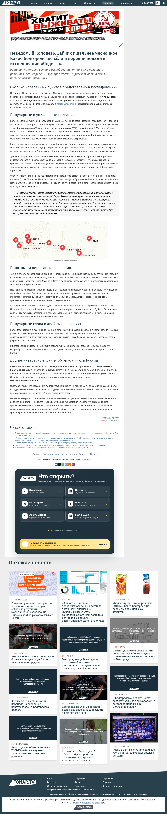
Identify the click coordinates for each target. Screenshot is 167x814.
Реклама (107, 782)
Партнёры (108, 778)
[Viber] (73, 464)
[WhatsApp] (62, 464)
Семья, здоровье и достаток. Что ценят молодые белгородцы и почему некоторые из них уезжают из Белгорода (60, 445)
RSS (49, 778)
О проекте (80, 778)
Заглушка (80, 786)
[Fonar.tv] (11, 3)
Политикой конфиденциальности (84, 802)
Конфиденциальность (114, 786)
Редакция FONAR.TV (111, 418)
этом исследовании (67, 103)
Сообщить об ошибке (58, 786)
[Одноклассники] (69, 464)
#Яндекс (93, 454)
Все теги (51, 782)
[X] (59, 464)
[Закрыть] (121, 45)
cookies (69, 794)
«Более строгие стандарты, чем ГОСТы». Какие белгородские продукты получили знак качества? (54, 443)
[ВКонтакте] (56, 464)
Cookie (35, 799)
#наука (36, 454)
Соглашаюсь (84, 807)
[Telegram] (66, 464)
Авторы (79, 782)
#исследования (51, 454)
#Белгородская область (74, 454)
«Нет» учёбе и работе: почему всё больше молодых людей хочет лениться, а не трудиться (51, 448)
